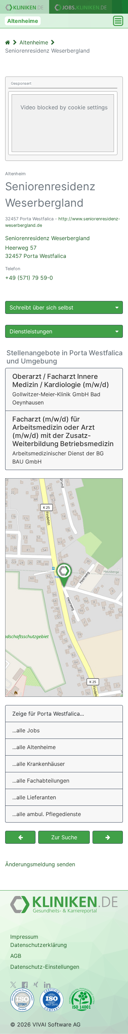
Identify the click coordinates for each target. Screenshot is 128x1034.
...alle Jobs (26, 730)
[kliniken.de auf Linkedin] (47, 985)
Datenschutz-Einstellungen (44, 966)
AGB (15, 955)
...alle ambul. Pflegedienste (46, 814)
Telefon (12, 268)
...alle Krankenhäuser (38, 763)
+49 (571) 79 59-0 (29, 277)
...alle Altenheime (34, 747)
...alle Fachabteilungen (40, 780)
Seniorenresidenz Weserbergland (47, 247)
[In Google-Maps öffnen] (64, 587)
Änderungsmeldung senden (40, 864)
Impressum (24, 936)
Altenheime (22, 20)
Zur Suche (64, 837)
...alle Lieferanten (34, 797)
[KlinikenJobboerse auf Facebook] (25, 985)
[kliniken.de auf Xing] (36, 984)
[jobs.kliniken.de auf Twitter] (13, 985)
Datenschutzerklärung (38, 944)
